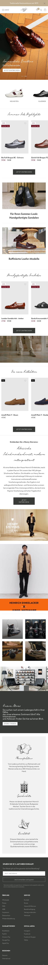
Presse (4, 903)
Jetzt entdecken (12, 70)
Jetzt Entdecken (24, 172)
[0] (37, 10)
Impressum (5, 912)
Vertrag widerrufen (30, 912)
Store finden (10, 724)
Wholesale (5, 900)
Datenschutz (6, 915)
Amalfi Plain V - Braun (9, 415)
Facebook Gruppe (29, 937)
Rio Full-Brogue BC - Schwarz (12, 157)
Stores (26, 903)
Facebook (27, 934)
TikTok (26, 940)
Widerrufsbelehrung (8, 919)
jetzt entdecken (24, 429)
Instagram (27, 931)
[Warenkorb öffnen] (45, 10)
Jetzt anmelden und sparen (24, 879)
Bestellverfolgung (29, 909)
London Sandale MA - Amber (12, 318)
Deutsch (4, 955)
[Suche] (41, 10)
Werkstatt (27, 915)
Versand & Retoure (30, 906)
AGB (3, 909)
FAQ (3, 906)
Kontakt (26, 900)
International (6, 958)
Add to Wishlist (25, 123)
